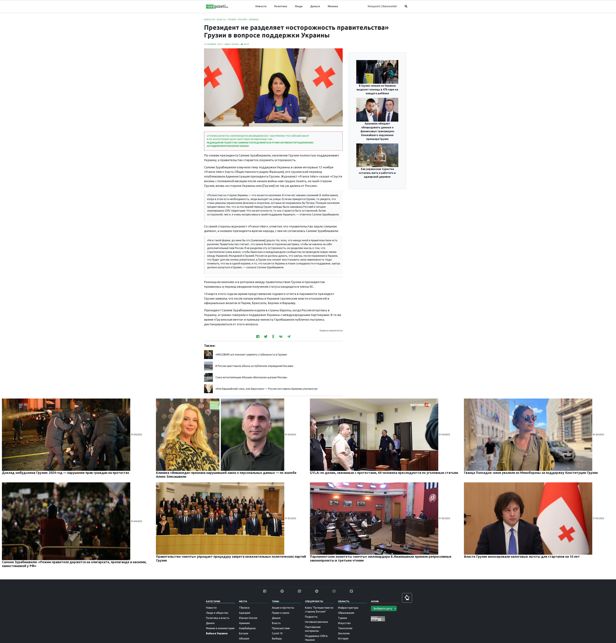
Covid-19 (277, 633)
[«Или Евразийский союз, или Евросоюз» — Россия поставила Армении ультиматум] (208, 388)
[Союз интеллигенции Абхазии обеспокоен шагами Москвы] (208, 377)
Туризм (342, 617)
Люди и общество (217, 612)
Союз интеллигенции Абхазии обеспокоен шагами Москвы (251, 377)
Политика (280, 6)
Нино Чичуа (232, 44)
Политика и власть (217, 617)
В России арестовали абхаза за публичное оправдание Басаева (254, 365)
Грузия (232, 19)
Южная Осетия (248, 617)
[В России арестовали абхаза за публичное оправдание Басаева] (208, 365)
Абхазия (244, 638)
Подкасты (311, 616)
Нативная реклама (316, 621)
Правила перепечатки (331, 330)
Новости (260, 6)
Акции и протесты (283, 607)
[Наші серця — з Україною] (217, 6)
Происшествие (281, 628)
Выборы (277, 638)
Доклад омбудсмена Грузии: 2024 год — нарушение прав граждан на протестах (65, 472)
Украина (254, 19)
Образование (346, 612)
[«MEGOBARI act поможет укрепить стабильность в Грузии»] (208, 354)
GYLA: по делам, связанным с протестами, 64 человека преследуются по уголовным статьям (384, 472)
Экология (344, 633)
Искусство (344, 623)
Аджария (244, 612)
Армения (244, 623)
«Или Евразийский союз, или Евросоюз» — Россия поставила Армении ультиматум (266, 388)
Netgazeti (374, 6)
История (343, 638)
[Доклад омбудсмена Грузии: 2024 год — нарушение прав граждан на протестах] (66, 434)
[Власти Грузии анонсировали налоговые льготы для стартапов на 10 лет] (528, 518)
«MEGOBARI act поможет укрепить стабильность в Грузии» (251, 354)
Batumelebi (389, 6)
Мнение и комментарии (220, 628)
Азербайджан (247, 628)
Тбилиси (244, 607)
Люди (299, 6)
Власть (221, 19)
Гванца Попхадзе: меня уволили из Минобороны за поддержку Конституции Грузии (531, 472)
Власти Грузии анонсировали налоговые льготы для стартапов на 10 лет (522, 556)
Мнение (333, 6)
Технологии (345, 628)
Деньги (315, 6)
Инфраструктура (348, 607)
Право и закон (280, 612)
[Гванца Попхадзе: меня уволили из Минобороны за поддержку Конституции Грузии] (528, 434)
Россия (242, 19)
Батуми (243, 633)
